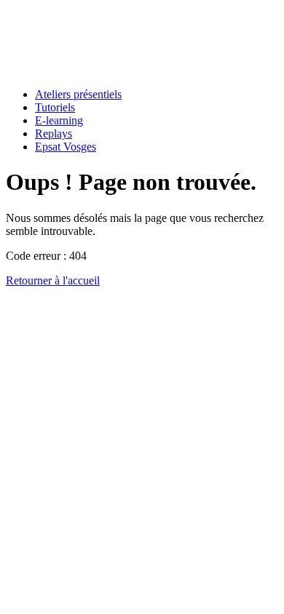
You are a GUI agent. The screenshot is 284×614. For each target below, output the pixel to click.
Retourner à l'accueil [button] (53, 280)
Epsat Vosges (65, 146)
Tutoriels (55, 107)
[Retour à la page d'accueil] (57, 69)
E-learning (59, 120)
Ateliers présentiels (78, 94)
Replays (53, 133)
